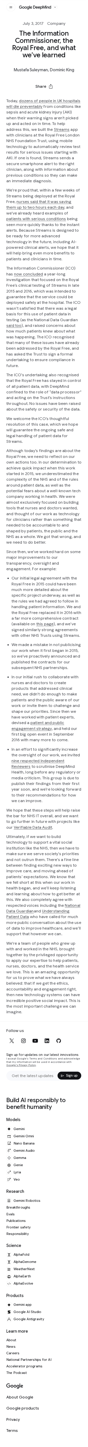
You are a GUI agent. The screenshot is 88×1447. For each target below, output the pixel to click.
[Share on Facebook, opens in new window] (32, 97)
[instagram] (23, 1040)
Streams (61, 129)
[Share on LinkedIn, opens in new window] (44, 97)
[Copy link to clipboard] (67, 97)
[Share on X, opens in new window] (20, 97)
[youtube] (35, 1040)
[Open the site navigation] (10, 7)
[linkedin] (47, 1040)
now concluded (28, 274)
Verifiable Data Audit (33, 827)
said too (14, 325)
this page (45, 623)
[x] (11, 1040)
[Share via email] (55, 97)
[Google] (14, 1386)
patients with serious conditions (36, 218)
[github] (58, 1040)
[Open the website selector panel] (55, 7)
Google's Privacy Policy (21, 1065)
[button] (44, 86)
